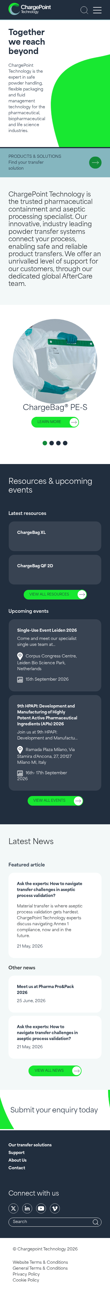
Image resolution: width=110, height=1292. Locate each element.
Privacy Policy (26, 1274)
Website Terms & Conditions (40, 1263)
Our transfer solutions (30, 1145)
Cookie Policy (26, 1280)
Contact (16, 1168)
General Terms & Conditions (40, 1269)
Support (16, 1153)
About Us (17, 1161)
